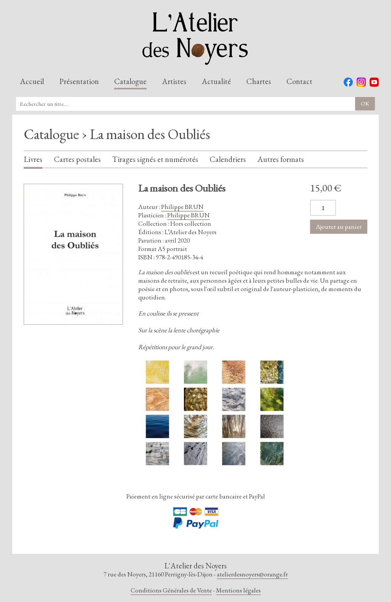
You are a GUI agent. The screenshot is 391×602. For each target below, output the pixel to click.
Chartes (258, 81)
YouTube (374, 82)
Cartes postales (77, 159)
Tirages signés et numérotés (155, 159)
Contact (299, 81)
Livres (33, 159)
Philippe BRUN (182, 206)
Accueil (32, 81)
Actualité (216, 81)
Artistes (174, 81)
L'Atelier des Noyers (195, 38)
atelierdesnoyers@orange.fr (252, 574)
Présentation (79, 81)
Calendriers (228, 159)
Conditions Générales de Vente (171, 590)
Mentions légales (238, 590)
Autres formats (280, 159)
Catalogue (130, 81)
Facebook (348, 82)
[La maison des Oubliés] (73, 254)
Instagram (361, 82)
